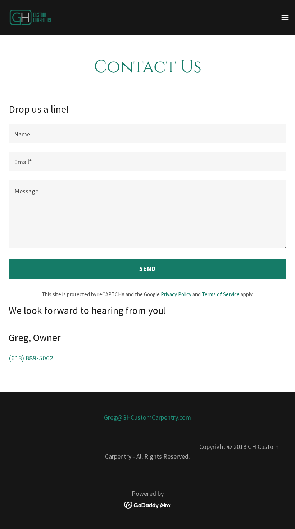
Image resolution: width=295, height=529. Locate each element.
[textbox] (147, 133)
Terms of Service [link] (221, 294)
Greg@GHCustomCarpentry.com (147, 417)
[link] (30, 17)
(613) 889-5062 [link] (31, 357)
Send (147, 268)
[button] (285, 17)
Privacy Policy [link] (176, 294)
